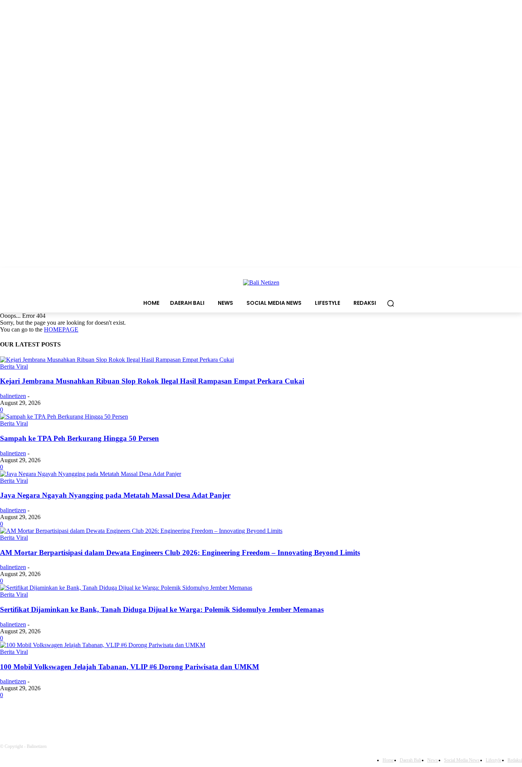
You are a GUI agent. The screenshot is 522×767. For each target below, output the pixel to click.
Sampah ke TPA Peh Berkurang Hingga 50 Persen (79, 438)
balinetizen (13, 396)
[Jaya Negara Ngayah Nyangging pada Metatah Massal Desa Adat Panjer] (90, 474)
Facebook (33, 716)
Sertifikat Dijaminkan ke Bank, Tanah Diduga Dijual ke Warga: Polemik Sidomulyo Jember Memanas (162, 609)
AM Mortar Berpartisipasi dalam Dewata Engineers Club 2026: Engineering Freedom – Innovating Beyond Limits (180, 553)
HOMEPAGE (61, 329)
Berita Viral (14, 366)
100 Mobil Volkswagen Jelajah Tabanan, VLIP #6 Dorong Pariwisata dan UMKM (129, 667)
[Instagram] (67, 716)
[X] (129, 716)
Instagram (93, 716)
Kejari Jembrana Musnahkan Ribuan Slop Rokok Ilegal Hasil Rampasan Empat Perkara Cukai (152, 381)
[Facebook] (8, 716)
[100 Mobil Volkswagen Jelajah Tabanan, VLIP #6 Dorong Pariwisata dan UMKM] (102, 645)
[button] (390, 303)
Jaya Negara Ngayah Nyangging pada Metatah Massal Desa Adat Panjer (115, 495)
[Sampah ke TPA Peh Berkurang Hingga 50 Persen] (64, 416)
